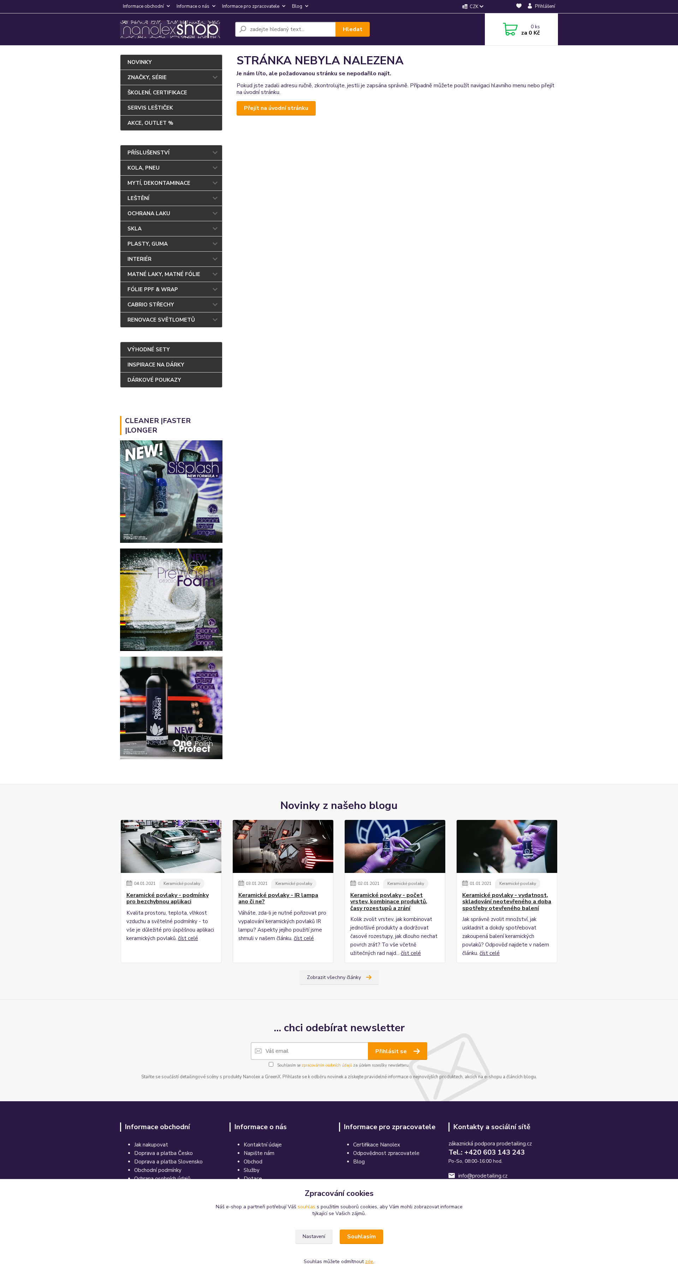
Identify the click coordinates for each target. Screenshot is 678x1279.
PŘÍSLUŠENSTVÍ (148, 152)
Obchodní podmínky (158, 1170)
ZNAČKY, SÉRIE (147, 77)
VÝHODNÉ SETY (148, 349)
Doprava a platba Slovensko (168, 1161)
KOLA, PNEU (143, 167)
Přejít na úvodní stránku (276, 108)
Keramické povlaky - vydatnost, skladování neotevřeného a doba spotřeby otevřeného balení (506, 901)
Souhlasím (361, 1236)
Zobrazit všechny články (334, 977)
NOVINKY (139, 62)
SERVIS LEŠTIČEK (150, 107)
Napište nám (259, 1153)
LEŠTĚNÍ (138, 198)
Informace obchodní (143, 6)
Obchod (253, 1161)
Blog (297, 6)
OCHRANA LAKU (148, 213)
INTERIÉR (139, 259)
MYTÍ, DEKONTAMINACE (158, 183)
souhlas (306, 1206)
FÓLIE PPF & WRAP (152, 289)
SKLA (134, 228)
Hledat (352, 29)
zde (369, 1261)
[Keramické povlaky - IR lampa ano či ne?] (283, 846)
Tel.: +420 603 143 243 (486, 1152)
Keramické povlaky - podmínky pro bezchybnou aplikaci (167, 898)
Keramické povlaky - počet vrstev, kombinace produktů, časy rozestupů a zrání (388, 901)
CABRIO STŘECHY (150, 304)
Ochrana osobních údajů (162, 1178)
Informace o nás (193, 6)
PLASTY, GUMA (147, 243)
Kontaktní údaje (263, 1144)
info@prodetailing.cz (482, 1175)
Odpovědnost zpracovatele (386, 1153)
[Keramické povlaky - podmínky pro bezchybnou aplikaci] (171, 846)
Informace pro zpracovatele (250, 6)
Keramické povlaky (181, 883)
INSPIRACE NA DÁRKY (155, 364)
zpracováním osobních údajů (327, 1065)
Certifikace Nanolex (376, 1144)
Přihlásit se (391, 1051)
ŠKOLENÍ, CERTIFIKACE (157, 92)
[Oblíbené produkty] (518, 6)
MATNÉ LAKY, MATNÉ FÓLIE (163, 274)
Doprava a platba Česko (163, 1153)
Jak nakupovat (151, 1144)
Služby (252, 1170)
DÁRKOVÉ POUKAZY (154, 379)
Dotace (253, 1178)
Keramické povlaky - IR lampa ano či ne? (278, 898)
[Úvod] (175, 29)
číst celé (188, 938)
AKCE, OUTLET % (150, 123)
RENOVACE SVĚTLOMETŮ (161, 319)
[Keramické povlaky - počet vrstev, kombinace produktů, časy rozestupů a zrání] (395, 846)
